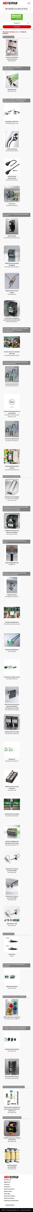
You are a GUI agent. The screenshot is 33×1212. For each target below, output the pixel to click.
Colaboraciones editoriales (11, 1200)
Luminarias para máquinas (12, 498)
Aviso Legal (7, 1193)
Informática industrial (16, 9)
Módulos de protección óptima (12, 292)
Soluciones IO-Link (12, 924)
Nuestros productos (9, 1189)
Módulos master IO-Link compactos (11, 788)
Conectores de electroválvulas (12, 178)
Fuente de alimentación (12, 385)
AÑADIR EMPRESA (10, 1205)
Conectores (11, 204)
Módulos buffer (12, 237)
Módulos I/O (11, 760)
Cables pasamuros (12, 150)
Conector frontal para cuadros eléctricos (12, 59)
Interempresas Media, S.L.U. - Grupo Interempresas (18, 1210)
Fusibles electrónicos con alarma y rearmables (12, 532)
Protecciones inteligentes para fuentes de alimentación (12, 320)
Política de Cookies (9, 1198)
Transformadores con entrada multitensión (11, 1139)
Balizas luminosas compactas (12, 1018)
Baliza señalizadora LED (11, 563)
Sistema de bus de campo (12, 815)
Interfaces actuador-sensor (12, 678)
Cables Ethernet (11, 90)
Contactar (17, 27)
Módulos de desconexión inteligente (12, 265)
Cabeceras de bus (12, 595)
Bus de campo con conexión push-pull (12, 353)
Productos (17, 23)
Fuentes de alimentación (12, 439)
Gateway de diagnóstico (12, 623)
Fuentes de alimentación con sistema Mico (12, 414)
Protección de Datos (9, 1196)
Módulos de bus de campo (12, 732)
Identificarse (7, 1180)
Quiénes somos (8, 1191)
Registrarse (7, 1182)
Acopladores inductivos (11, 122)
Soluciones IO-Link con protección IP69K (12, 870)
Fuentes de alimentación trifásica (12, 468)
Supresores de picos (11, 987)
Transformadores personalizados (12, 1167)
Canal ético (7, 1186)
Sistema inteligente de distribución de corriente (12, 843)
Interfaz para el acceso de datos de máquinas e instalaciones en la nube (12, 707)
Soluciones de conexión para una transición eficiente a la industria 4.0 (12, 1110)
